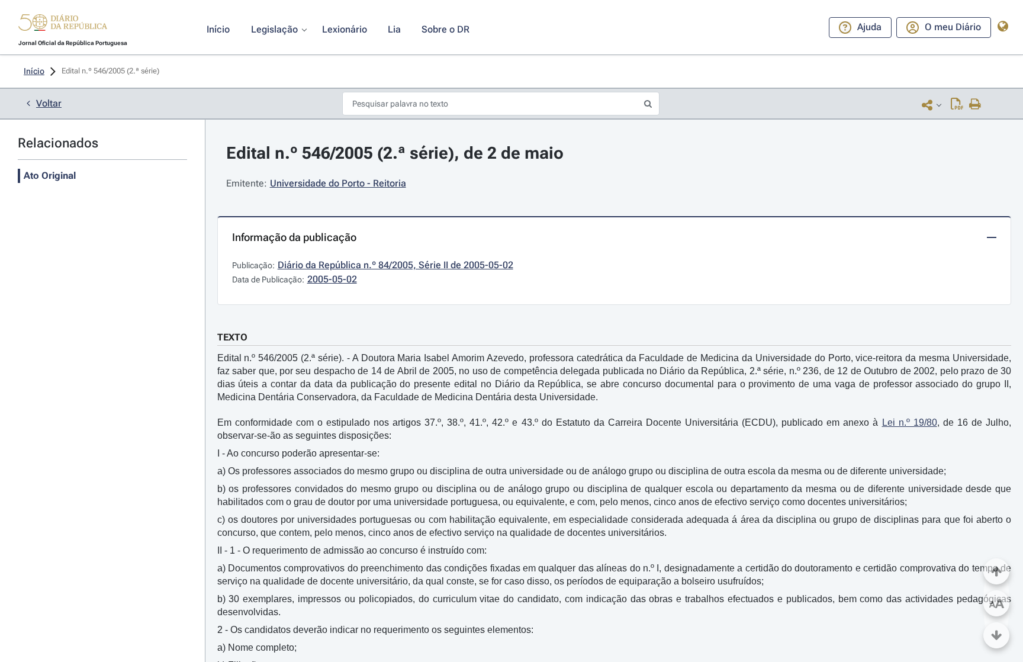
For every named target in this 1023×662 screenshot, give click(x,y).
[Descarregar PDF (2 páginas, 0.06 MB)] (957, 105)
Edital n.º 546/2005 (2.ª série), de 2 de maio (395, 153)
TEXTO (232, 337)
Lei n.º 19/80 (909, 422)
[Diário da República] (62, 25)
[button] (62, 24)
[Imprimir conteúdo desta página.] (975, 105)
